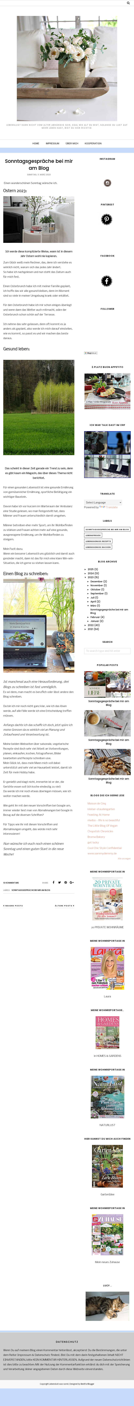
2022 (91, 625)
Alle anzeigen (124, 859)
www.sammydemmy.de (102, 853)
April (93, 601)
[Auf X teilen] (59, 882)
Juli (92, 597)
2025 (91, 569)
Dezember (97, 581)
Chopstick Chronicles (100, 831)
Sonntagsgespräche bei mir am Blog (39, 165)
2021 (90, 629)
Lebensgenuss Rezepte (98, 541)
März (93, 605)
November (97, 585)
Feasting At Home (99, 814)
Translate (112, 507)
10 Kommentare (11, 882)
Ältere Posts (63, 905)
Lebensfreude (93, 535)
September (97, 593)
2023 (91, 577)
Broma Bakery (96, 837)
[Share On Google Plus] (71, 882)
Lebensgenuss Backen (98, 547)
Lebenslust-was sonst (58, 1384)
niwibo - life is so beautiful (104, 820)
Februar (95, 617)
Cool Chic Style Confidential (105, 848)
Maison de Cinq (97, 803)
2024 (91, 573)
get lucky (93, 842)
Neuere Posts (14, 905)
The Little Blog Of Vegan (102, 825)
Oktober (95, 589)
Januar (95, 621)
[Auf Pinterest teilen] (65, 882)
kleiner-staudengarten (101, 809)
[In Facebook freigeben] (53, 882)
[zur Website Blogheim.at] (90, 353)
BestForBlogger (87, 1384)
